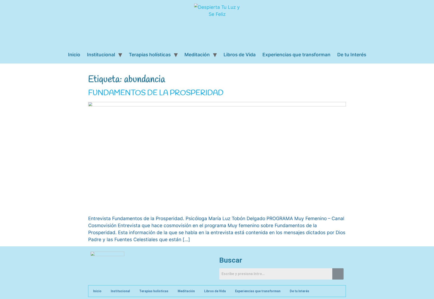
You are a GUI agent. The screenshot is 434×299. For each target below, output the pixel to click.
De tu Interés (351, 54)
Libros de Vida (240, 54)
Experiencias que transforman (296, 54)
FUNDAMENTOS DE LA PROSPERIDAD (156, 93)
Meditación (197, 54)
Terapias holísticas (150, 54)
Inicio (74, 54)
